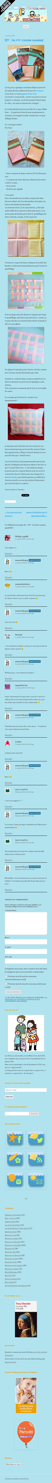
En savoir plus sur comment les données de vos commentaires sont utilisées (26, 999)
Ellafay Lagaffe (21, 536)
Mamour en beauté (13, 1242)
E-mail (8, 947)
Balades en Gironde (13, 1215)
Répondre (8, 553)
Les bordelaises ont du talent (17, 1228)
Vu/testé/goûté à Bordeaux (16, 1286)
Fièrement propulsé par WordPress (17, 1478)
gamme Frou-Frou (29, 94)
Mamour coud (11, 1235)
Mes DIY (8, 1276)
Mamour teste (11, 1262)
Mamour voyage (11, 1269)
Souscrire (9, 1097)
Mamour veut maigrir (14, 1265)
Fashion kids (10, 1222)
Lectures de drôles (12, 1225)
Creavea (39, 91)
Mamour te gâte (11, 1259)
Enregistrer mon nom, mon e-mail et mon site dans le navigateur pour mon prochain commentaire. (26, 970)
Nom (7, 938)
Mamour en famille (13, 1245)
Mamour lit (9, 1249)
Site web (8, 957)
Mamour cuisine (11, 1238)
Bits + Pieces (10, 1218)
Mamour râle (10, 1252)
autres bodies (12, 477)
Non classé (9, 1282)
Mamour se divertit (13, 1255)
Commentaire (10, 910)
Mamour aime (11, 1232)
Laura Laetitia (21, 789)
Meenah (18, 635)
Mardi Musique (11, 1272)
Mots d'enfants (11, 1279)
